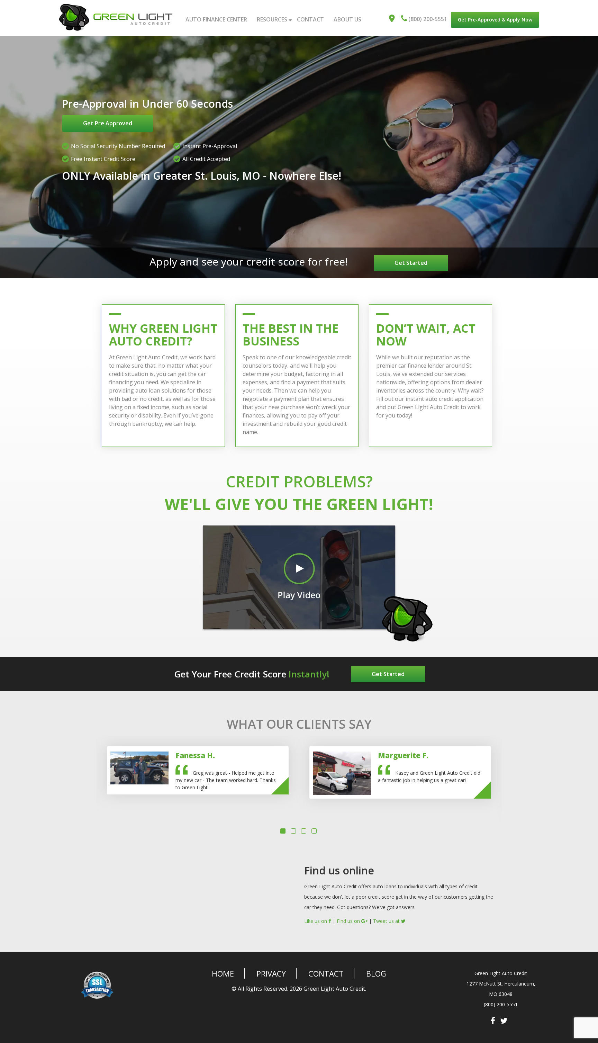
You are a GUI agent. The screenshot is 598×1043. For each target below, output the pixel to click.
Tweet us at (387, 928)
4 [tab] (314, 839)
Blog (376, 981)
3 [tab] (304, 839)
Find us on (349, 928)
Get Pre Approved (107, 123)
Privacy (271, 981)
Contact (326, 981)
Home (223, 981)
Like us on (316, 928)
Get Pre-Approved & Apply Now (495, 19)
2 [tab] (294, 839)
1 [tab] (283, 839)
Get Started (399, 263)
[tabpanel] (198, 778)
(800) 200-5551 (427, 19)
